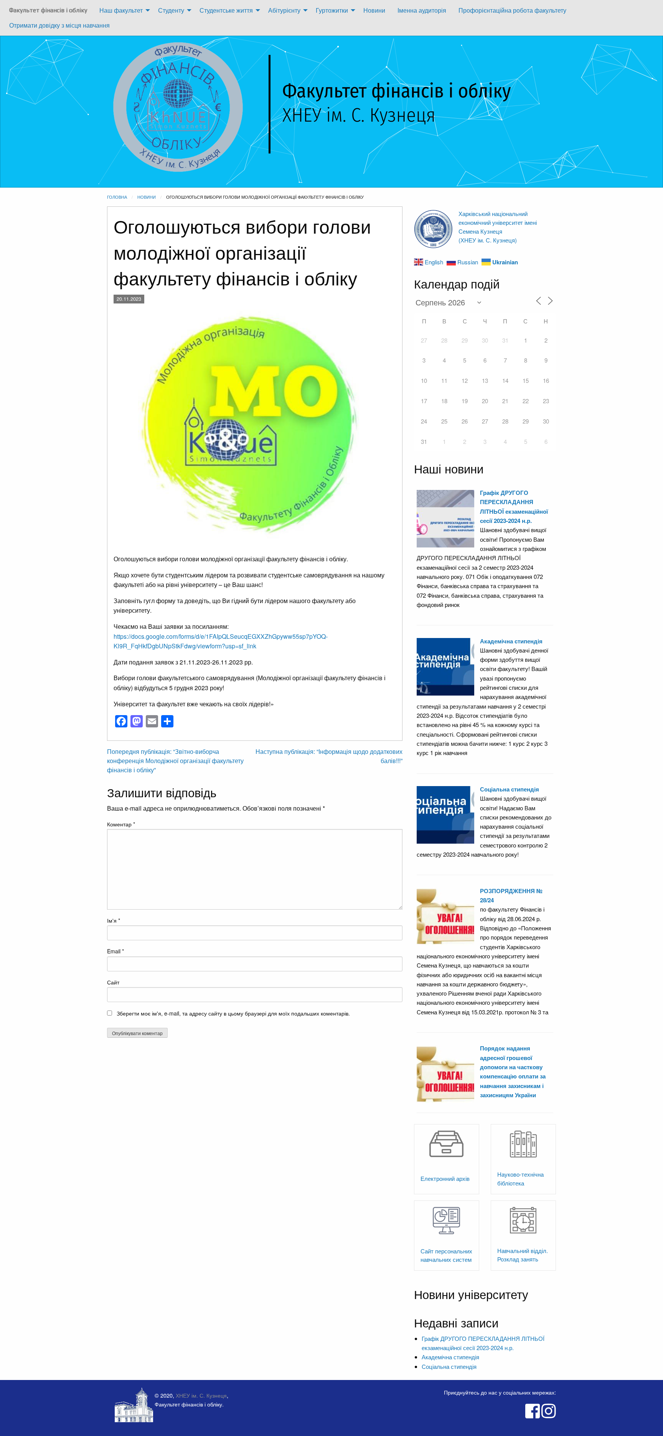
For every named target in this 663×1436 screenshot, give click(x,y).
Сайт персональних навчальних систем (446, 1255)
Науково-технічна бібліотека (520, 1178)
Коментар (121, 824)
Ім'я (113, 920)
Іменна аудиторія (421, 10)
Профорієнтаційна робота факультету (512, 10)
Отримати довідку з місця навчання (59, 25)
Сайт (113, 982)
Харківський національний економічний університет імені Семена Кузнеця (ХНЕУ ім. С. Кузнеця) (497, 226)
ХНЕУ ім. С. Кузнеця (201, 1395)
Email (115, 951)
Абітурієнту (284, 10)
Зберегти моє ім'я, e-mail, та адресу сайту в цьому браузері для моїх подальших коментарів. (233, 1013)
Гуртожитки (332, 10)
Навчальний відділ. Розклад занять (522, 1254)
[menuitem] (48, 10)
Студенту (171, 10)
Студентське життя (226, 10)
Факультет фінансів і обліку (48, 10)
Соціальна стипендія (509, 789)
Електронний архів (445, 1178)
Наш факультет (121, 10)
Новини (374, 10)
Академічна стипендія (511, 641)
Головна (117, 197)
